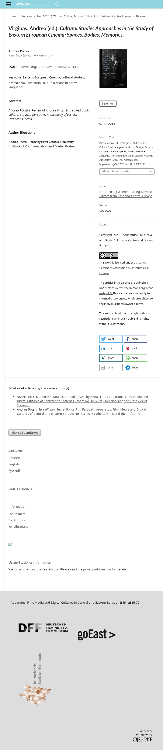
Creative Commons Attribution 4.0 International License (124, 268)
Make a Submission (24, 432)
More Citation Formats (115, 171)
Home (12, 16)
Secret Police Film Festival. (66, 409)
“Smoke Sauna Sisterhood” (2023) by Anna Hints (73, 397)
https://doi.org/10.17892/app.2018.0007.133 (46, 67)
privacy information (97, 569)
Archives (26, 16)
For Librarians (18, 527)
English (13, 464)
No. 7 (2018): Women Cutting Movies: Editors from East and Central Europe (84, 16)
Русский (14, 470)
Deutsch (14, 458)
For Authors (16, 520)
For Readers (16, 514)
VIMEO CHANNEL (20, 489)
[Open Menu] (8, 4)
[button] (111, 339)
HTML (109, 103)
